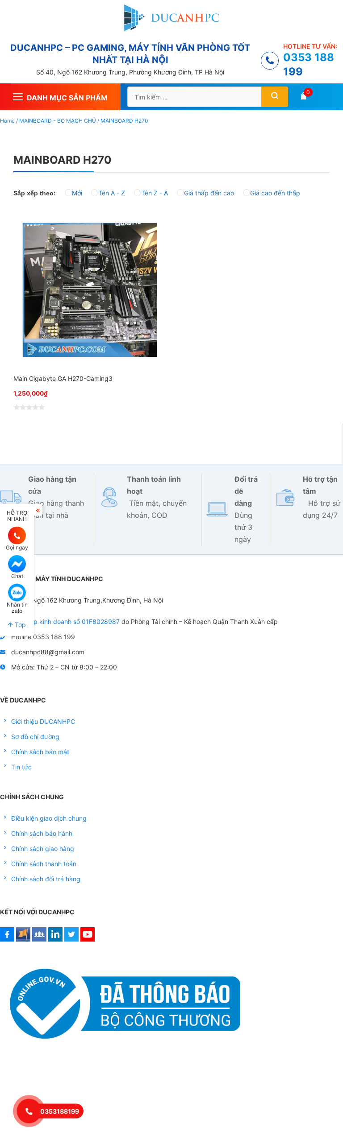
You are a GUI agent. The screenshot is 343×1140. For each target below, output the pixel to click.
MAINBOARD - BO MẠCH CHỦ (57, 120)
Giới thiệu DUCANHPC (43, 721)
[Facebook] (7, 939)
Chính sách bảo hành (41, 833)
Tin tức (21, 767)
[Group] (39, 939)
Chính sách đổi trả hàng (45, 879)
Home (7, 120)
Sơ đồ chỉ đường (35, 736)
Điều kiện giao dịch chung (49, 818)
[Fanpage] (23, 939)
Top (19, 624)
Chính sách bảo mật (40, 752)
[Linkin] (55, 939)
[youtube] (87, 939)
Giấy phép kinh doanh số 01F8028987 (64, 621)
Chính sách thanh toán (43, 863)
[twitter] (71, 939)
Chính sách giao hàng (42, 848)
